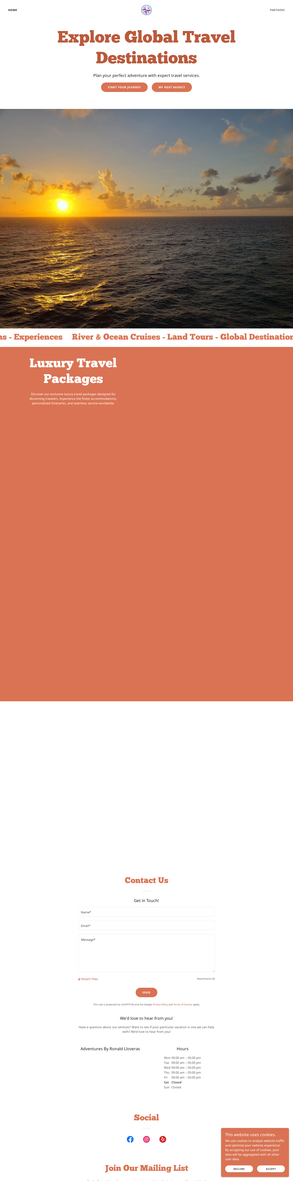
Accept (271, 1168)
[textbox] (146, 912)
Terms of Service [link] (183, 1004)
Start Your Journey (124, 87)
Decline (239, 1168)
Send (146, 992)
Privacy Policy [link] (160, 1004)
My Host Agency (172, 87)
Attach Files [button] (89, 979)
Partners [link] (277, 10)
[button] (79, 979)
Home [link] (12, 10)
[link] (146, 10)
